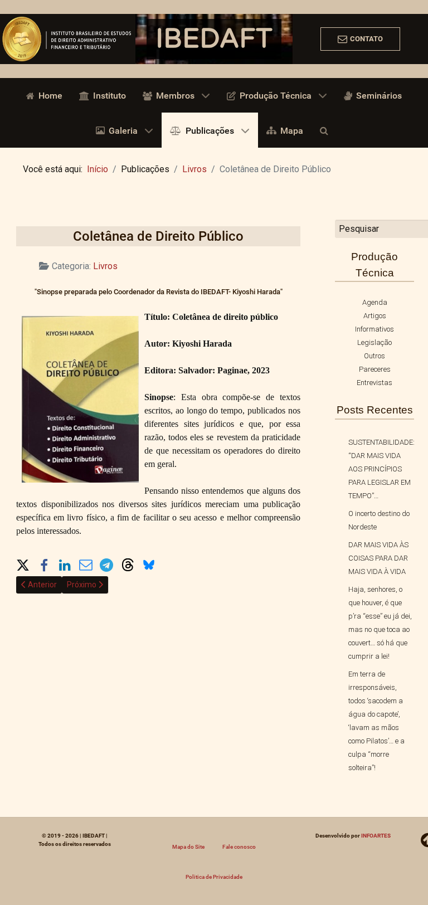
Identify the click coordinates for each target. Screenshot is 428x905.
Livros (105, 266)
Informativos (374, 329)
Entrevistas (374, 382)
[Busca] (326, 130)
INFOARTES (376, 836)
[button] (23, 563)
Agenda (374, 302)
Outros (374, 356)
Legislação (374, 342)
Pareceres (375, 369)
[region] (214, 39)
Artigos (374, 316)
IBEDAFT (214, 39)
